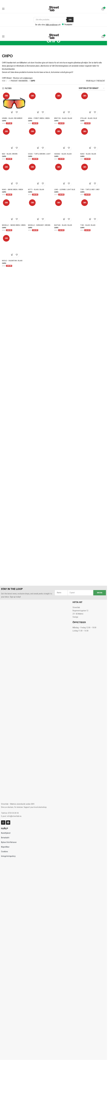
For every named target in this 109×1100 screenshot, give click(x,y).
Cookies (4, 890)
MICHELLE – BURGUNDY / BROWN (39, 399)
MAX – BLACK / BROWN (9, 154)
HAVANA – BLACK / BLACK (63, 154)
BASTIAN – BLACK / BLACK (63, 399)
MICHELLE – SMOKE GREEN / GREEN (14, 399)
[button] (12, 112)
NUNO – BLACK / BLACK (88, 154)
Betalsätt (5, 876)
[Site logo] (53, 8)
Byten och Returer (9, 881)
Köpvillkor (5, 885)
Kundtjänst (6, 871)
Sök (70, 20)
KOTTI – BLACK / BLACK (36, 189)
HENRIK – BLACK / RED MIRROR (12, 118)
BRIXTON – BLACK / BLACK (63, 118)
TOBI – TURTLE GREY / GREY (90, 189)
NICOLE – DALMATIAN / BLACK (12, 609)
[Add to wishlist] (16, 112)
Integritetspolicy (8, 895)
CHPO (4, 121)
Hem (4, 81)
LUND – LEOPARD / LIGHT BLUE (64, 189)
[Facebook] (8, 861)
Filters (8, 88)
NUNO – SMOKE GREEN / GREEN (12, 189)
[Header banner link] (53, 2)
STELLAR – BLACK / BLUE (88, 118)
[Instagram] (3, 861)
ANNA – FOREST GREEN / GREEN (39, 118)
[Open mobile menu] (3, 8)
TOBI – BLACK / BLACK (87, 399)
